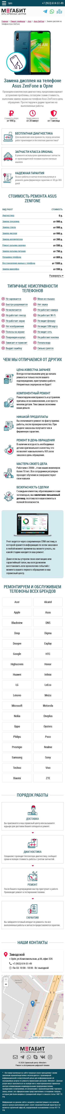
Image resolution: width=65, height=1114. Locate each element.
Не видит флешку (46, 321)
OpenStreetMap (47, 1037)
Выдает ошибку (14, 348)
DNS (48, 623)
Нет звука (43, 304)
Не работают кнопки (48, 337)
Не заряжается (13, 299)
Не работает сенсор (16, 315)
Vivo (48, 768)
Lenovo (17, 695)
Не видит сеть (45, 332)
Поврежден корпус (15, 337)
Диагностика (8, 215)
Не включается (13, 310)
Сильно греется (45, 348)
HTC (48, 654)
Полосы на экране (15, 332)
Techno (17, 768)
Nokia (17, 716)
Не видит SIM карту (48, 326)
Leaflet (35, 1037)
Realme (48, 747)
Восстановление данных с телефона (18, 263)
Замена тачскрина (10, 221)
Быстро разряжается (17, 304)
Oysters (48, 726)
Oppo (17, 726)
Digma (47, 633)
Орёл (10, 3)
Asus (48, 612)
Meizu (48, 695)
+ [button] (6, 979)
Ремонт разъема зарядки (14, 245)
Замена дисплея (9, 233)
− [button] (6, 984)
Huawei (17, 674)
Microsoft (17, 705)
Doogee (17, 643)
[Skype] (35, 1057)
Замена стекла (9, 227)
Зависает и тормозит (16, 342)
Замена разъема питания (14, 251)
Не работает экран (15, 321)
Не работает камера (48, 310)
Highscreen (17, 664)
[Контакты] (59, 11)
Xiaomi (17, 778)
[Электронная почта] (15, 1057)
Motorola (48, 705)
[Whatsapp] (52, 11)
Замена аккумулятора (12, 239)
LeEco (48, 685)
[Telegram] (45, 11)
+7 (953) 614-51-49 (52, 3)
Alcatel (48, 602)
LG (17, 685)
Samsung (17, 757)
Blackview (17, 623)
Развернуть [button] (55, 275)
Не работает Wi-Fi (47, 315)
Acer (17, 602)
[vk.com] (42, 1057)
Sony (48, 757)
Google (17, 654)
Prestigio (17, 747)
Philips (17, 737)
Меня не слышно (46, 299)
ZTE (48, 778)
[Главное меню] (4, 3)
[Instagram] (50, 1057)
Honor (47, 664)
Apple (17, 612)
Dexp (17, 633)
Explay (48, 643)
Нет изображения (15, 326)
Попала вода (44, 342)
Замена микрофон (10, 268)
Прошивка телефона (11, 256)
